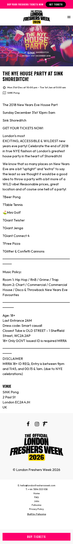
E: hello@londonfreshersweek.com (36, 485)
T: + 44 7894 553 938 (37, 489)
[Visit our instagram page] (36, 424)
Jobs (36, 501)
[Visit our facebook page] (28, 424)
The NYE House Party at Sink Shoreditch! (33, 76)
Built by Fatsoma (36, 514)
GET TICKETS (55, 4)
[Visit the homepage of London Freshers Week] (36, 17)
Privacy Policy (36, 509)
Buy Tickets (36, 537)
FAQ (36, 497)
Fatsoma (36, 505)
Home (36, 493)
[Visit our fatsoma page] (45, 424)
